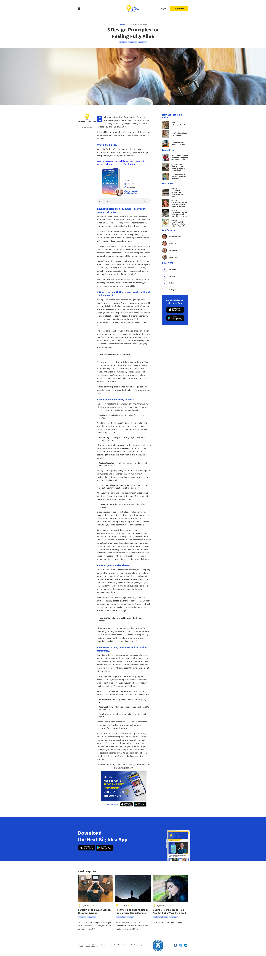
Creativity (82, 917)
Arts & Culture (121, 917)
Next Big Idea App (83, 945)
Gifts (90, 945)
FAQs (101, 945)
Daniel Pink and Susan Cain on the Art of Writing (94, 911)
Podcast (95, 945)
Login (163, 8)
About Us (113, 945)
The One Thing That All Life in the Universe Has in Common (131, 911)
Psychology (142, 42)
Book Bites (123, 42)
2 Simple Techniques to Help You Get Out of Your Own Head (169, 911)
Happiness (132, 42)
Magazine (121, 24)
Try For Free (179, 8)
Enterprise (107, 945)
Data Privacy (134, 945)
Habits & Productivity (161, 917)
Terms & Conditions (123, 945)
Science (131, 917)
